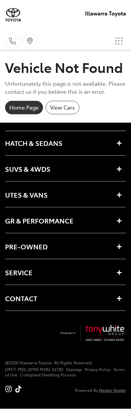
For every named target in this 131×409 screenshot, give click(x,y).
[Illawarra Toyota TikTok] (20, 389)
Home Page (24, 107)
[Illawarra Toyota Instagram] (10, 389)
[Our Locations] (30, 41)
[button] (119, 41)
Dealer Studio (112, 390)
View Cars (62, 107)
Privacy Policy (98, 369)
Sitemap (74, 369)
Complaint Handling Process (48, 374)
